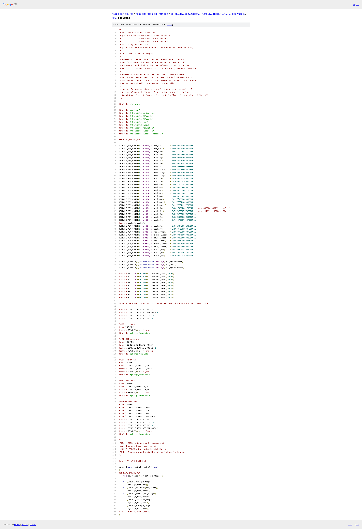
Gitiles (17, 524)
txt (350, 524)
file (169, 24)
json (357, 524)
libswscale (238, 13)
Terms (33, 524)
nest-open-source (122, 13)
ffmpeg (163, 13)
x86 (114, 17)
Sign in (356, 4)
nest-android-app (146, 13)
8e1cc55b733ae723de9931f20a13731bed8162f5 (199, 13)
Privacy (24, 524)
